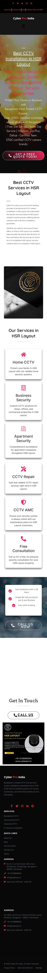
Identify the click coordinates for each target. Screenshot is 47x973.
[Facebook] (13, 3)
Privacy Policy (9, 968)
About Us (8, 838)
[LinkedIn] (22, 3)
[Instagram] (27, 3)
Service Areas (10, 846)
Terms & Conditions (25, 968)
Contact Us (8, 850)
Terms (6, 854)
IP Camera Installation (13, 828)
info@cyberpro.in (14, 877)
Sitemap (39, 968)
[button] (23, 26)
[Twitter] (18, 3)
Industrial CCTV (10, 824)
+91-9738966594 (14, 873)
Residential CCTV (11, 816)
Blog (6, 842)
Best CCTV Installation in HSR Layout (24, 58)
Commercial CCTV (11, 820)
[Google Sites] (31, 3)
